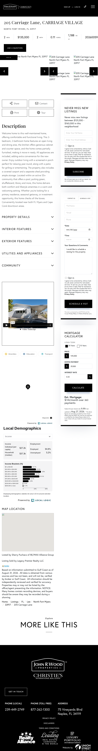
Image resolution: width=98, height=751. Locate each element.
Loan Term (70, 342)
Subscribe (78, 171)
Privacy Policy (69, 162)
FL (22, 601)
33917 (8, 604)
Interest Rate (71, 372)
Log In (77, 7)
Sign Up (67, 7)
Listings (14, 601)
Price (67, 351)
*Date (67, 226)
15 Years (83, 345)
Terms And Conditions (49, 728)
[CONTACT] (15, 48)
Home (5, 601)
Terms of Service (83, 313)
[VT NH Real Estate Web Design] (83, 747)
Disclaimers (49, 723)
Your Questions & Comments (76, 245)
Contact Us (71, 198)
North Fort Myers (42, 601)
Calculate (78, 387)
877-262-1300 (40, 709)
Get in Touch (16, 692)
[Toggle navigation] (93, 6)
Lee (28, 601)
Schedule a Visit (85, 198)
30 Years (71, 345)
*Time (67, 235)
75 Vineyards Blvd (70, 711)
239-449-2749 (85, 6)
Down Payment (71, 362)
